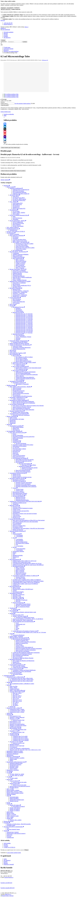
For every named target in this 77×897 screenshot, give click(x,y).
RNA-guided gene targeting (19, 363)
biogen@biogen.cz (8, 877)
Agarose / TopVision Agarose (20, 616)
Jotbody (9, 424)
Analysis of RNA (17, 524)
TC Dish (9, 776)
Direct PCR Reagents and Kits (23, 470)
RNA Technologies (14, 354)
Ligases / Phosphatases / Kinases (23, 336)
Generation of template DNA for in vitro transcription (25, 521)
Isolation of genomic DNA (22, 640)
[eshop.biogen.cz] (5, 29)
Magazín (6, 33)
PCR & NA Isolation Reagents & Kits (19, 215)
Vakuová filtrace (13, 768)
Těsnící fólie (9, 713)
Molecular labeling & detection (17, 531)
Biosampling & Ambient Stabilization (19, 400)
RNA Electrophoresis (15, 586)
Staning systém (13, 759)
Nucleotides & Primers (15, 593)
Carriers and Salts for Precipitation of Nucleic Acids (25, 631)
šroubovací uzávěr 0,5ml (18, 743)
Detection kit (16, 556)
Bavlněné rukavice (14, 787)
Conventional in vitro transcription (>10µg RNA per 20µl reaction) (28, 528)
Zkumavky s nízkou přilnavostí (17, 717)
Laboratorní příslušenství (18, 635)
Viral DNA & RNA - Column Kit (21, 290)
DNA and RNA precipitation (22, 651)
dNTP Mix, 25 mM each (21, 600)
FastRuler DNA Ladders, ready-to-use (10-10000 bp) (25, 583)
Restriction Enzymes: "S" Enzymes (24, 320)
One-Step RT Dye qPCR (19, 197)
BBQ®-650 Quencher (21, 261)
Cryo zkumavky (13, 747)
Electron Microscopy (9, 821)
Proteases (18, 339)
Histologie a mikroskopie (13, 756)
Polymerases (16, 236)
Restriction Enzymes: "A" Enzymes (24, 319)
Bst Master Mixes (17, 286)
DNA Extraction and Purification (21, 639)
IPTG (17, 629)
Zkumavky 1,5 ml (14, 731)
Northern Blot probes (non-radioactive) (25, 377)
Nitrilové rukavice (14, 783)
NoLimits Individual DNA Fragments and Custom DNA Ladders (28, 581)
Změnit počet (4, 103)
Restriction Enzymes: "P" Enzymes (24, 332)
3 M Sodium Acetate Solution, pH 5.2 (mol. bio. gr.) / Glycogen (31, 632)
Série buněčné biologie (18, 427)
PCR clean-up (19, 644)
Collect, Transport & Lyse (19, 398)
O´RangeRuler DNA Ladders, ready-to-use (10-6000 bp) (26, 582)
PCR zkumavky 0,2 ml (15, 716)
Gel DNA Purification (18, 392)
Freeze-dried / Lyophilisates (19, 270)
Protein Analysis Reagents (16, 668)
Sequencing (15, 452)
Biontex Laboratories (12, 416)
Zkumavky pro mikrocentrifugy (17, 724)
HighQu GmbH (10, 187)
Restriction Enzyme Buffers (22, 500)
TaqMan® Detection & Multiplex (20, 254)
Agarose (15, 590)
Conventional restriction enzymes (18, 473)
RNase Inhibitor (16, 300)
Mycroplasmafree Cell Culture (17, 419)
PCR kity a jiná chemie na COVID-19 (16, 231)
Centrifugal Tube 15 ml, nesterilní (21, 740)
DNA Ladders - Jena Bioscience (20, 242)
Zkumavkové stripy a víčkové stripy (15, 677)
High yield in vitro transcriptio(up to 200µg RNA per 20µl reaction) (29, 520)
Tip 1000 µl (15, 705)
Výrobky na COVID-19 (9, 847)
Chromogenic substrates (18, 551)
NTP (14, 554)
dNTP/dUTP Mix (17, 596)
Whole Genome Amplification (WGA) (22, 285)
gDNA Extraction (17, 389)
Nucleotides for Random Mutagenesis (22, 347)
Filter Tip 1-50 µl (17, 697)
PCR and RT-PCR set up (19, 456)
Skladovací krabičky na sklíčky (17, 757)
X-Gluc (17, 628)
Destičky (9, 803)
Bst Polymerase (16, 284)
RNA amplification (17, 523)
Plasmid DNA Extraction (19, 390)
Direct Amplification (17, 255)
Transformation (16, 512)
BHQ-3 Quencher (20, 265)
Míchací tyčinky (10, 813)
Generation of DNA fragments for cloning (23, 508)
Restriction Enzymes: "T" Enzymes (24, 323)
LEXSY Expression (14, 234)
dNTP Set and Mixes (18, 598)
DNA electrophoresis (15, 559)
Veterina (6, 830)
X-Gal (17, 623)
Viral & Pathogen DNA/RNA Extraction (22, 396)
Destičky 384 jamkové (15, 807)
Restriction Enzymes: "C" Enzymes (24, 315)
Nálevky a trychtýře (11, 814)
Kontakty (6, 36)
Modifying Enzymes (18, 334)
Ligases (15, 488)
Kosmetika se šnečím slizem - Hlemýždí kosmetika (19, 824)
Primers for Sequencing (18, 602)
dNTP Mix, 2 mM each (18, 597)
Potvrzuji (3, 20)
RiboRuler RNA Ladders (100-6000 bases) (23, 589)
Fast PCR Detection (17, 218)
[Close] (4, 117)
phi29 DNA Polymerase (18, 191)
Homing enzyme (17, 474)
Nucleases (18, 338)
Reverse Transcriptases (18, 226)
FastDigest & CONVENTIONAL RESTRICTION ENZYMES (25, 501)
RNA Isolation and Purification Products (22, 654)
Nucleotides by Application (22, 384)
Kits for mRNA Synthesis (22, 359)
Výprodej (6, 846)
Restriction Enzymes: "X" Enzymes (24, 328)
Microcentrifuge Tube (15, 728)
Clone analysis (16, 515)
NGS (8, 828)
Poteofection (13, 420)
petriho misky (10, 811)
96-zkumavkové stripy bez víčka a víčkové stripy (21, 681)
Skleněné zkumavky (14, 744)
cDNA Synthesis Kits (18, 222)
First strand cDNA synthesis (19, 448)
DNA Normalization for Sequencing (21, 408)
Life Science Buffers (17, 674)
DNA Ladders (16, 214)
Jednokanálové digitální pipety (17, 799)
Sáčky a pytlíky (10, 789)
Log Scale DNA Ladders (22, 245)
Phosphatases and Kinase (19, 479)
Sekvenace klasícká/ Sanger (13, 829)
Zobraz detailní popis (6, 111)
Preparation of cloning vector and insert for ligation (25, 513)
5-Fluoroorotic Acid (20, 624)
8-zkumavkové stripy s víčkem (17, 712)
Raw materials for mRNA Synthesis (24, 357)
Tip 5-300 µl (16, 694)
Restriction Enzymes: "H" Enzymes (24, 331)
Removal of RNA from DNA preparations (26, 641)
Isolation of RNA (20, 645)
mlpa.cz (26, 27)
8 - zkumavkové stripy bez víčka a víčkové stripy (21, 678)
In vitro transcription (20, 548)
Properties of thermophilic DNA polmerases (26, 486)
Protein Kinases (19, 311)
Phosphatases (19, 309)
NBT (17, 627)
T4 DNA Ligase (19, 489)
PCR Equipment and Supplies (20, 458)
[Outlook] (40, 139)
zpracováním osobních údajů (14, 852)
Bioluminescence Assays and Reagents (22, 671)
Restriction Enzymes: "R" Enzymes (24, 322)
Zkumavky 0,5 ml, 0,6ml (16, 741)
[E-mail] (40, 142)
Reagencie (6, 185)
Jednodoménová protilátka (16, 425)
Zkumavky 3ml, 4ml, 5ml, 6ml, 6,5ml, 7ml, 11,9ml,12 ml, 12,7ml (25, 749)
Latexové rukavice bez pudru (19, 782)
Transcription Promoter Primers (23, 604)
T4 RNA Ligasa (19, 490)
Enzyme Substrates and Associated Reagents (23, 621)
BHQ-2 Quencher (20, 268)
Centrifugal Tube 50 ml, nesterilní (21, 739)
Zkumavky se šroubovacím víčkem (18, 725)
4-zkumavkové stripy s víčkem (17, 709)
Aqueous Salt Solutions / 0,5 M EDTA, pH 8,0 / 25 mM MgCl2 (28, 618)
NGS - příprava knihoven (13, 227)
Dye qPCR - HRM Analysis (19, 199)
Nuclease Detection (20, 577)
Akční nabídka (7, 843)
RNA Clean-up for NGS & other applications (23, 409)
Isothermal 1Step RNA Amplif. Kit (21, 193)
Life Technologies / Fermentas (14, 431)
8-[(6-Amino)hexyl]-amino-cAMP (18, 353)
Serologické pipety (14, 797)
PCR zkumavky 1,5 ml (15, 721)
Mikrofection (13, 421)
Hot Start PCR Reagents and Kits (24, 461)
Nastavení (3, 7)
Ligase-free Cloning (17, 346)
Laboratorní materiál (9, 675)
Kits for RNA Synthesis (21, 358)
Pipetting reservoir (14, 801)
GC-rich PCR (16, 447)
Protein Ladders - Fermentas (16, 636)
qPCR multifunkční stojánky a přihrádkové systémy (22, 683)
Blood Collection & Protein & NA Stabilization (24, 403)
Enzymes (12, 305)
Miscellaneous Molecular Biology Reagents (23, 658)
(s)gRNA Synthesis (20, 365)
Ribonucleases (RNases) (18, 492)
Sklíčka (11, 760)
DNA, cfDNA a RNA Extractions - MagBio (20, 386)
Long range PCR (17, 450)
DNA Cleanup (13, 304)
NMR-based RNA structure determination (25, 371)
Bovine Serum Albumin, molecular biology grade (24, 612)
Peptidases (18, 308)
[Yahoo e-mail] (40, 136)
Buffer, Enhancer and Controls (20, 241)
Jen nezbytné (10, 7)
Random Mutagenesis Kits (19, 349)
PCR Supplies (19, 462)
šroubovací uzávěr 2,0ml (18, 720)
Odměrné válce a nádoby (16, 820)
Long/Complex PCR (17, 203)
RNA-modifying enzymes (22, 369)
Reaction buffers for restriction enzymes (22, 477)
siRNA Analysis (16, 587)
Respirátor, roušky (14, 767)
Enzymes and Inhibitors (18, 496)
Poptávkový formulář (9, 864)
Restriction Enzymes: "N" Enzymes (24, 326)
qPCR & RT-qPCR (14, 195)
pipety (8, 795)
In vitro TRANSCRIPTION (16, 519)
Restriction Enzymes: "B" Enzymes (24, 317)
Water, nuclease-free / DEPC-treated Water (23, 620)
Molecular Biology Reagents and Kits (19, 637)
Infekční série (16, 428)
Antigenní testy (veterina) (13, 832)
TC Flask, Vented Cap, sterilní (17, 774)
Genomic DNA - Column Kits (20, 295)
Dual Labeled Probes (18, 258)
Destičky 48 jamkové (15, 809)
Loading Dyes (16, 585)
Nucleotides (15, 219)
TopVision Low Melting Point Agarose (25, 617)
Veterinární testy (13, 230)
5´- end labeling (19, 546)
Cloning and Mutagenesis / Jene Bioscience (20, 344)
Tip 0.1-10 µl (16, 698)
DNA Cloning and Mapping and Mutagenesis (23, 660)
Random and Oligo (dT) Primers (20, 272)
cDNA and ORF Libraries (19, 666)
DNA (14, 537)
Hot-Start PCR (16, 205)
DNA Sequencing (17, 663)
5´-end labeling (19, 535)
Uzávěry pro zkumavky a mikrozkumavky (20, 748)
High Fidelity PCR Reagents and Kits (25, 459)
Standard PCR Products (24, 466)
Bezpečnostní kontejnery (15, 764)
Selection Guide (16, 506)
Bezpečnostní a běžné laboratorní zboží (16, 762)
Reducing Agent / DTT (18, 614)
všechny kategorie (5, 179)
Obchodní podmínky (8, 32)
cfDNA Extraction (17, 388)
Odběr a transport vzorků (12, 816)
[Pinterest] (40, 131)
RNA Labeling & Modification (20, 366)
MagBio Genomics (11, 385)
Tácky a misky (10, 817)
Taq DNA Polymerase (21, 443)
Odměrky (9, 818)
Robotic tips (12, 706)
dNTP (14, 558)
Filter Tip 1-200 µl (17, 695)
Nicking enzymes (17, 475)
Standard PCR (16, 207)
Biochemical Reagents (15, 659)
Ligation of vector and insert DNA (21, 510)
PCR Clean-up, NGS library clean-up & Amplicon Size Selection (28, 405)
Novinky (6, 34)
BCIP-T (17, 625)
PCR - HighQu (13, 201)
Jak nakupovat (7, 37)
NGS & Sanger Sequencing (16, 404)
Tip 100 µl (15, 704)
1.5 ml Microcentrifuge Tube (19, 729)
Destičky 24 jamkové (15, 810)
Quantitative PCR (17, 440)
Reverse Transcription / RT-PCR (17, 269)
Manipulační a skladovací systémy (15, 751)
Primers (14, 434)
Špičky (8, 685)
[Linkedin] (40, 126)
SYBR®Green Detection (19, 257)
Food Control (13, 351)
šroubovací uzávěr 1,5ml (18, 732)
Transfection (12, 423)
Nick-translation (19, 540)
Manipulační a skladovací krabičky (15, 752)
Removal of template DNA (19, 525)
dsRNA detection (20, 376)
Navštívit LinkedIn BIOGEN (8, 888)
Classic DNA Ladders (21, 249)
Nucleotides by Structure (19, 382)
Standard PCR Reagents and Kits (29, 467)
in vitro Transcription (15, 297)
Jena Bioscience (11, 232)
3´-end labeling (19, 536)
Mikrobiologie (10, 755)
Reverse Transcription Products (23, 471)
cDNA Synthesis (17, 278)
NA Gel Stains (16, 211)
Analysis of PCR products (19, 455)
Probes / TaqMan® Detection (20, 280)
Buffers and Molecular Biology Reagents (19, 343)
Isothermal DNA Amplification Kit (21, 189)
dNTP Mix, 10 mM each (18, 594)
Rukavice (9, 779)
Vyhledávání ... (4, 41)
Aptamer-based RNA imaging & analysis (25, 378)
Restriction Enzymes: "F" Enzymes (24, 327)
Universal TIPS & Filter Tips (17, 691)
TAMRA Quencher (20, 263)
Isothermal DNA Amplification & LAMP (19, 281)
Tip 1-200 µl (16, 702)
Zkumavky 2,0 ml (14, 718)
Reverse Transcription (18, 435)
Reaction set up (16, 517)
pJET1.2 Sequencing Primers (22, 606)
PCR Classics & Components (17, 235)
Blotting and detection (18, 529)
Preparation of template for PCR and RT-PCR (23, 436)
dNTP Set (18, 601)
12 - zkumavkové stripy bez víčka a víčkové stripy (21, 679)
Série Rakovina (16, 430)
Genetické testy (10, 837)
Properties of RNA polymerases (23, 483)
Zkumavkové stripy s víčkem (14, 708)
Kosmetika (6, 822)
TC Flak (9, 772)
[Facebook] (40, 124)
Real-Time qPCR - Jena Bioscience (18, 251)
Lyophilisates (16, 253)
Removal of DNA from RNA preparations (26, 650)
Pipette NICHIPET (14, 798)
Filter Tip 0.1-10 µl (17, 701)
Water (14, 216)
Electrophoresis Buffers (18, 566)
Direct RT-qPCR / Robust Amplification (22, 277)
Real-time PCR (16, 451)
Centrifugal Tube (14, 735)
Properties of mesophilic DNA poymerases (26, 485)
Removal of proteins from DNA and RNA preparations (29, 648)
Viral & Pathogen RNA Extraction (21, 393)
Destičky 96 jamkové (15, 805)
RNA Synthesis (16, 355)
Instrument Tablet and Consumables (21, 415)
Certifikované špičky (14, 689)
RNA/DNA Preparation (15, 288)
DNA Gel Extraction (17, 656)
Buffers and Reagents (18, 438)
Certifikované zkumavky (15, 726)
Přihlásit (26, 850)
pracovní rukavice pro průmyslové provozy (20, 786)
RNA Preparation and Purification (21, 655)
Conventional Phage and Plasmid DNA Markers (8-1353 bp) (27, 563)
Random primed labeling (21, 542)
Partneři (5, 861)
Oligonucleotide (17, 533)
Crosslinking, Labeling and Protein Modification (24, 670)
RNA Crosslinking (20, 380)
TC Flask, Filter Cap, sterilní (16, 775)
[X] (40, 129)
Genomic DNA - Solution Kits (20, 292)
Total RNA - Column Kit (19, 293)
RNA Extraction (16, 394)
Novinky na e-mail (5, 850)
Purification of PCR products (19, 446)
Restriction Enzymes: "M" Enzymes (24, 330)
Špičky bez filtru (13, 686)
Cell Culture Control (20, 578)
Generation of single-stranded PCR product (23, 444)
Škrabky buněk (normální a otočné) (15, 793)
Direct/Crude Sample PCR (19, 208)
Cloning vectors (16, 509)
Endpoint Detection (17, 273)
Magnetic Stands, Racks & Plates (20, 412)
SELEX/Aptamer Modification (23, 373)
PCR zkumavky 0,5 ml (15, 722)
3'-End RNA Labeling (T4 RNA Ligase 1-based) (24, 362)
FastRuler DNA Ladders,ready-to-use (21, 562)
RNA (14, 547)
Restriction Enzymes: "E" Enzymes (24, 313)
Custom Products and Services (17, 664)
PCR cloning (16, 454)
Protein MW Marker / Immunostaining (19, 340)
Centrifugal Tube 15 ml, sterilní (20, 736)
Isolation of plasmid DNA (22, 643)
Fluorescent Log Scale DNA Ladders (24, 243)
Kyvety (8, 802)
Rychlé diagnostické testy (13, 228)
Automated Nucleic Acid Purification (19, 413)
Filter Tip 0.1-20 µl (17, 699)
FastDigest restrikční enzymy (19, 502)
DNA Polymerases (20, 335)
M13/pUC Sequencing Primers (23, 605)
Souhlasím (17, 7)
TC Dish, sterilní (14, 778)
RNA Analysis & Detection (19, 370)
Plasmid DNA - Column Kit (19, 296)
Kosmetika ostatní (11, 825)
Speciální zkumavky (14, 733)
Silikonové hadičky (11, 794)
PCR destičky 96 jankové (19, 806)
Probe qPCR (16, 196)
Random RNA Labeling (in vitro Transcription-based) (28, 367)
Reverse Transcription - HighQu (17, 220)
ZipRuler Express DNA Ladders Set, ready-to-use (24, 560)
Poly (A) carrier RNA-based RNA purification (27, 374)
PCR (17, 544)
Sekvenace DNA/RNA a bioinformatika (13, 826)
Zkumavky (9, 714)
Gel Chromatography (18, 250)
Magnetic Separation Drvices (17, 411)
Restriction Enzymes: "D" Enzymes (24, 316)
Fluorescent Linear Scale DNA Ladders (25, 247)
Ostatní (11, 633)
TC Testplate (10, 771)
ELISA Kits (9, 834)
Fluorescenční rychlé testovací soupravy (16, 833)
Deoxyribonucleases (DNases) (20, 493)
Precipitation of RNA (18, 527)
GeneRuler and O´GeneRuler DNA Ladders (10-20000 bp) (27, 579)
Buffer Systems (13, 417)
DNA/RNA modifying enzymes (17, 478)
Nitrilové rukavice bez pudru (19, 784)
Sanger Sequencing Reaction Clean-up (22, 407)
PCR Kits (9, 836)
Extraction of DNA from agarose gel (24, 647)
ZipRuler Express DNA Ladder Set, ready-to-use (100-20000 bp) (28, 564)
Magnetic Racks (16, 289)
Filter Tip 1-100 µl (17, 693)
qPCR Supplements (17, 274)
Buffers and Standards (15, 672)
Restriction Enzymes (18, 312)
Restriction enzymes (20, 498)
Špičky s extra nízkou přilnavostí (17, 690)
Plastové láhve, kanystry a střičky (14, 791)
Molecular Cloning (14, 505)
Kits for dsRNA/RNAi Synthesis (23, 361)
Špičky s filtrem (13, 687)
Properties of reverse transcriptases (24, 482)
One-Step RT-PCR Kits (18, 223)
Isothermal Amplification (16, 188)
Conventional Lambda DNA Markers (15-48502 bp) (25, 575)
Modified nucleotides (18, 555)
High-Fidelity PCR (17, 204)
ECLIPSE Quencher (20, 266)
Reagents (12, 613)
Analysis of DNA (17, 516)
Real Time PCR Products (25, 463)
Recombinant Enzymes (18, 307)
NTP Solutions (16, 303)
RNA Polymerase (17, 299)
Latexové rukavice (14, 780)
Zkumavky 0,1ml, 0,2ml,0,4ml (17, 745)
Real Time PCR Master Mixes (29, 465)
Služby (5, 859)
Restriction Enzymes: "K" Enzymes (24, 324)
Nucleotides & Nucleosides (16, 381)
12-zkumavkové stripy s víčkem (17, 710)
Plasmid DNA (16, 662)
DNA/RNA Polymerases (19, 481)
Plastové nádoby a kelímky (13, 790)
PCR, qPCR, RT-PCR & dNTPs (17, 432)
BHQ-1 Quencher (20, 259)
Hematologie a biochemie (13, 770)
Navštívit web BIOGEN (6, 882)
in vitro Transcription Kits (19, 301)
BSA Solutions (13, 610)
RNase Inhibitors (17, 224)
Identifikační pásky (14, 766)
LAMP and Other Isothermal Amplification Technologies (26, 652)
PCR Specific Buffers (27, 469)
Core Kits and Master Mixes (19, 239)
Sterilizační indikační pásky (16, 763)
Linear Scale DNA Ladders (22, 246)
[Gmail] (40, 134)
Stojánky (9, 682)
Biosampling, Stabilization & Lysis (18, 397)
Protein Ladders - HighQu (19, 212)
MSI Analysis (13, 350)
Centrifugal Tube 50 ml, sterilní (20, 737)
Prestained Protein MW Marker (20, 342)
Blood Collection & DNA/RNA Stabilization (23, 401)
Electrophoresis (13, 209)
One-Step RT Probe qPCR (19, 200)
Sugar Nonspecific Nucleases (20, 494)
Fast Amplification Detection (19, 192)
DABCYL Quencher (21, 262)
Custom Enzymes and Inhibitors (20, 667)
